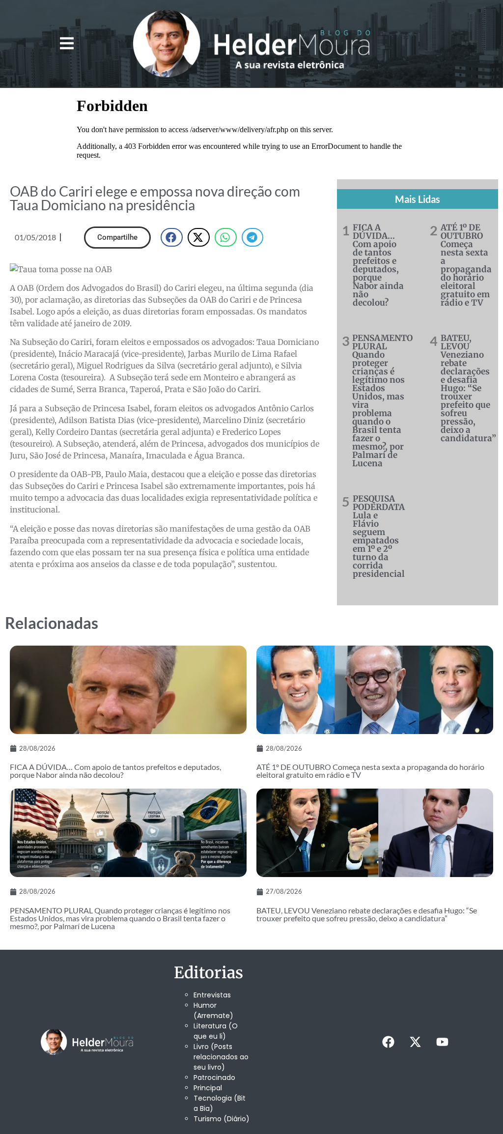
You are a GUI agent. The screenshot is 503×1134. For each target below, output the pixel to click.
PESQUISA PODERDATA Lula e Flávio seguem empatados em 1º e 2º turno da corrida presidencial (379, 536)
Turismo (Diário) (222, 1119)
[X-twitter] (415, 1041)
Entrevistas (212, 995)
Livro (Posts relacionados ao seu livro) (221, 1057)
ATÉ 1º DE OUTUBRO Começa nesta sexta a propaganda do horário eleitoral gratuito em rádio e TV (466, 265)
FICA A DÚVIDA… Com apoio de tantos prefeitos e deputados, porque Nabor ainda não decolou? (378, 265)
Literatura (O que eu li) (216, 1031)
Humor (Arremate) (213, 1010)
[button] (66, 43)
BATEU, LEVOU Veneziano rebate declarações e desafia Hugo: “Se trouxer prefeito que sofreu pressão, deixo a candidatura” (468, 388)
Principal (208, 1088)
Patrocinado (214, 1077)
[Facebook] (388, 1041)
